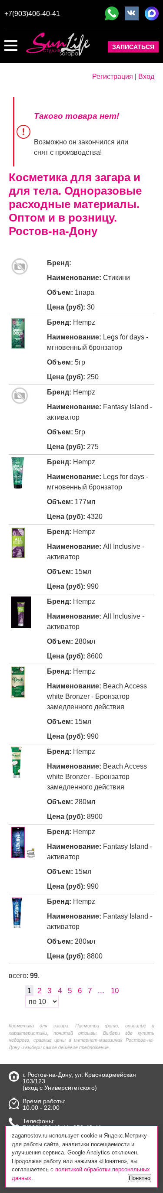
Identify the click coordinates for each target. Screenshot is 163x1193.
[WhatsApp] (112, 13)
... (101, 990)
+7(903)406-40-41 (32, 13)
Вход (146, 76)
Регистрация (112, 76)
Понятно (139, 1178)
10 (115, 990)
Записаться (133, 46)
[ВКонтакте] (132, 13)
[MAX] (152, 13)
